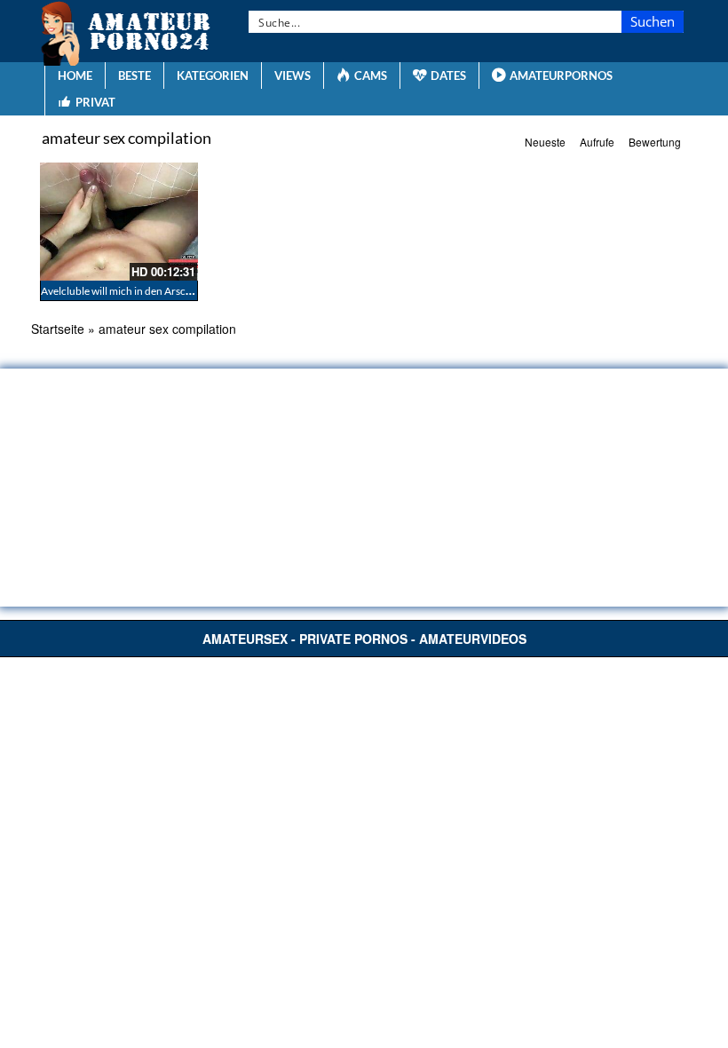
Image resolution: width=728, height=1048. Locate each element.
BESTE (134, 75)
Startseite (57, 328)
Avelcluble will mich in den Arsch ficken (131, 291)
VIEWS (292, 75)
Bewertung (655, 141)
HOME (75, 75)
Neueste (545, 141)
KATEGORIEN (213, 75)
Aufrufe (597, 141)
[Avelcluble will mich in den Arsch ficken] (119, 222)
